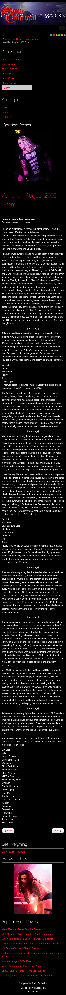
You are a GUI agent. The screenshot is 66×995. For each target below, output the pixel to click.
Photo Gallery (9, 83)
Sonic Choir (8, 78)
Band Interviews (10, 59)
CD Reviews (8, 64)
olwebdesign (40, 988)
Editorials (7, 73)
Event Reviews (31, 39)
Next (56, 830)
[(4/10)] (33, 889)
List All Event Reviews (13, 851)
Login (5, 107)
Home (19, 39)
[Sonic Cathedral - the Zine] (19, 13)
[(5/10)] (33, 155)
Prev (9, 830)
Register (6, 116)
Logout (5, 112)
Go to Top (33, 991)
